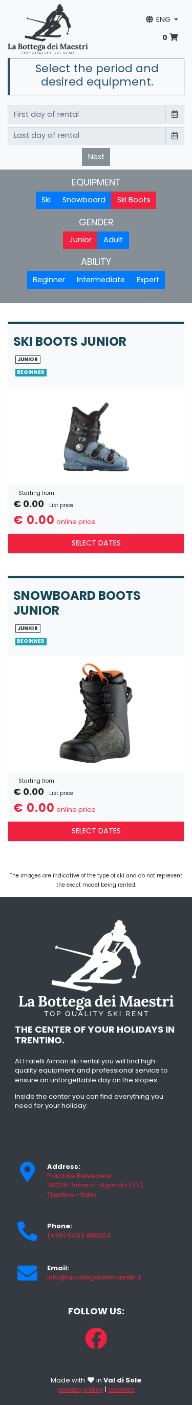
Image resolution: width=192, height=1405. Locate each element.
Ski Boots (134, 200)
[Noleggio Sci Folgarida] (48, 28)
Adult (113, 240)
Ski (46, 200)
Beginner (49, 280)
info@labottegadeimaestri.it (94, 1277)
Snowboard (83, 200)
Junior (80, 240)
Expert (148, 280)
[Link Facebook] (96, 1338)
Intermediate (101, 280)
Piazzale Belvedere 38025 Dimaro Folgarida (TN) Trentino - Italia (95, 1185)
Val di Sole (122, 1380)
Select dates (96, 543)
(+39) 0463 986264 (79, 1235)
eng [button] (163, 19)
